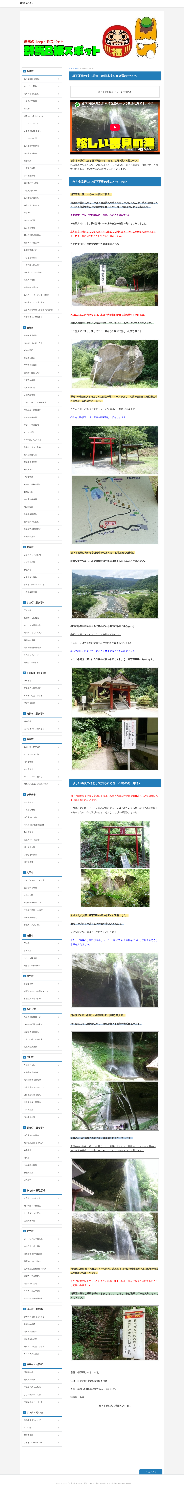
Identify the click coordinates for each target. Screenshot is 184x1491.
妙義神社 (27, 570)
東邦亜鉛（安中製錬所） (34, 1298)
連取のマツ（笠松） (32, 840)
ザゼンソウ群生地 (31, 425)
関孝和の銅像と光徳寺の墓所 (36, 784)
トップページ (73, 68)
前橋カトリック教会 (32, 447)
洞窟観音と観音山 (31, 205)
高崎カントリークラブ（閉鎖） (37, 295)
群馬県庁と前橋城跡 (32, 410)
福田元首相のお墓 (31, 94)
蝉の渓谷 (27, 721)
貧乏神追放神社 (30, 1047)
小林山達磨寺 (29, 176)
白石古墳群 (28, 769)
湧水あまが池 (29, 847)
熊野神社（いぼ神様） (33, 1261)
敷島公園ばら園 (30, 455)
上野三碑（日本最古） (33, 265)
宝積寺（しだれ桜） (32, 618)
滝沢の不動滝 (29, 387)
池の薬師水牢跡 (30, 1165)
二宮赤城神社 (29, 380)
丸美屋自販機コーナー (33, 1017)
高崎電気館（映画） (32, 79)
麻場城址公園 (29, 640)
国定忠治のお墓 (30, 817)
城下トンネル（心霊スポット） (37, 991)
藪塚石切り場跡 (30, 888)
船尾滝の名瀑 (29, 1380)
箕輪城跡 (27, 161)
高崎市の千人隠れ (31, 183)
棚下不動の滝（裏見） (33, 1095)
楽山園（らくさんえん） (34, 633)
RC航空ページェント (32, 902)
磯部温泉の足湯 (30, 1283)
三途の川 (27, 610)
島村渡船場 (28, 832)
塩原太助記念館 (30, 1339)
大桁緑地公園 (29, 562)
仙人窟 (26, 1158)
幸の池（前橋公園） (32, 484)
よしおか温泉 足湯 (32, 1394)
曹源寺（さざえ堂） (32, 925)
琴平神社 (27, 213)
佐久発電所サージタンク (34, 1087)
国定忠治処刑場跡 (31, 1135)
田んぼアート (29, 1180)
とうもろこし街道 (31, 1354)
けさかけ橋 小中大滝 (33, 1039)
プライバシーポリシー (33, 1443)
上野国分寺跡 (29, 168)
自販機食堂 (28, 802)
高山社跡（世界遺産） (33, 747)
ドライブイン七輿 (31, 754)
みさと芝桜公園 (30, 258)
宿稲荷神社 (28, 1372)
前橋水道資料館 (30, 462)
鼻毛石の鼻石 (29, 536)
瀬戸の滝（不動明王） (33, 1206)
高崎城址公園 (29, 220)
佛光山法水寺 (29, 1117)
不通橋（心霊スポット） (34, 696)
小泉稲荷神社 (29, 810)
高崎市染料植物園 (31, 146)
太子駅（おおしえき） (33, 1198)
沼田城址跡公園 (30, 1331)
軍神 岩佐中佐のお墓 (32, 440)
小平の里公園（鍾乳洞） (34, 1024)
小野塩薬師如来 (30, 592)
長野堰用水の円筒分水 (33, 317)
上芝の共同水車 (30, 191)
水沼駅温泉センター (32, 999)
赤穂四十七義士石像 (32, 1246)
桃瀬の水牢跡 (29, 1221)
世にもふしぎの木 (31, 123)
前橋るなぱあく (30, 358)
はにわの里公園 (30, 138)
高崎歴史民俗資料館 (32, 235)
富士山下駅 (28, 984)
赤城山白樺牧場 (30, 499)
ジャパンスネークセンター (35, 880)
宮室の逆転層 (29, 703)
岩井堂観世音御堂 (31, 1072)
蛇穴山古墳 (28, 469)
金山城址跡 (28, 895)
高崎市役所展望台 (31, 198)
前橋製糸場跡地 (30, 335)
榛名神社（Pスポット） (34, 116)
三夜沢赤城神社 (30, 365)
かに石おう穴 (29, 1065)
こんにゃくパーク (31, 655)
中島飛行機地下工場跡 (33, 910)
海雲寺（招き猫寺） (32, 1276)
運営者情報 (28, 1435)
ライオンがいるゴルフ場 (34, 584)
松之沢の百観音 (30, 101)
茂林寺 (26, 943)
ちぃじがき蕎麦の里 (32, 625)
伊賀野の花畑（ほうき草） (35, 1317)
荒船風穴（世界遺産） (33, 688)
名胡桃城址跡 (29, 1324)
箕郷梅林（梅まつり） (33, 243)
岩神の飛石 (28, 350)
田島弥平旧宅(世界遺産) (34, 825)
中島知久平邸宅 (30, 917)
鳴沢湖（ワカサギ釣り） (34, 272)
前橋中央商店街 (30, 514)
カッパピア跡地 (30, 86)
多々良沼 (27, 951)
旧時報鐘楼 (28, 862)
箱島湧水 (27, 1150)
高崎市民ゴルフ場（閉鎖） (35, 302)
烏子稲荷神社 (29, 228)
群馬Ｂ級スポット (27, 3)
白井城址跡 (28, 1110)
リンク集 (27, 1428)
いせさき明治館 (30, 855)
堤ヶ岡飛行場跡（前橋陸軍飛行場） (39, 310)
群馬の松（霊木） (31, 287)
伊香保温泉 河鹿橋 (32, 1102)
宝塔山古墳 (28, 477)
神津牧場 (27, 681)
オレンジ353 (29, 432)
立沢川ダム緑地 (30, 577)
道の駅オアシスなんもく (34, 729)
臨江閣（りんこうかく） (34, 343)
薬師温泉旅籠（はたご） (34, 1143)
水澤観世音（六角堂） (33, 1080)
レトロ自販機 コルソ (32, 131)
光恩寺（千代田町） (32, 965)
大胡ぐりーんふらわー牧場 (35, 402)
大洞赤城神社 (29, 395)
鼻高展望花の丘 (30, 250)
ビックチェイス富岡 (32, 555)
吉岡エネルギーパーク (33, 1402)
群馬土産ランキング (32, 1420)
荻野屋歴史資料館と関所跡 (35, 1269)
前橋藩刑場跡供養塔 (32, 529)
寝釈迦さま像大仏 (31, 1032)
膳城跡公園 (28, 492)
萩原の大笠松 (29, 280)
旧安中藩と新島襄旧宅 (33, 1254)
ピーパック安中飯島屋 (33, 1239)
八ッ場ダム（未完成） (33, 1213)
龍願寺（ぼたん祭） (32, 373)
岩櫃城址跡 (28, 1173)
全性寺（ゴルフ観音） (33, 1291)
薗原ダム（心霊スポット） (35, 1346)
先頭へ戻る (151, 1472)
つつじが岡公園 (30, 958)
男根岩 (26, 109)
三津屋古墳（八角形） (33, 1387)
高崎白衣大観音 (30, 153)
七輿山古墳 (28, 762)
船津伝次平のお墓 (31, 522)
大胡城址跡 (28, 507)
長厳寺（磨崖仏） (31, 662)
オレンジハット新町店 (33, 777)
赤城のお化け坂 (30, 417)
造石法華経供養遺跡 (32, 647)
